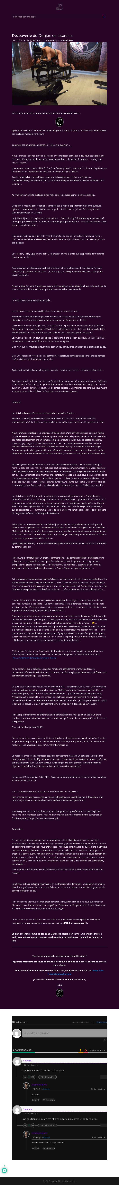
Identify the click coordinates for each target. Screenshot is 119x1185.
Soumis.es (50, 40)
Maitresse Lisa (22, 40)
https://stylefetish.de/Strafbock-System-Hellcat (34, 658)
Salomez (46, 1089)
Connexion (101, 1022)
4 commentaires (65, 40)
